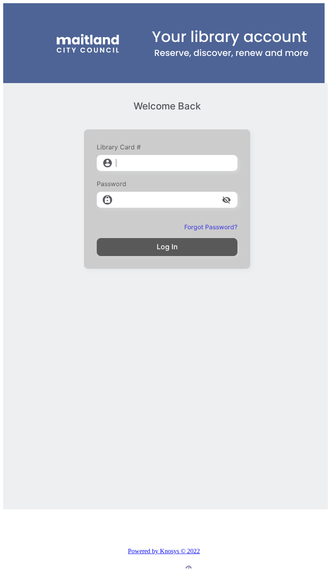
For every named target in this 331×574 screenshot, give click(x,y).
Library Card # (119, 147)
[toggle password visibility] (226, 200)
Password (111, 184)
